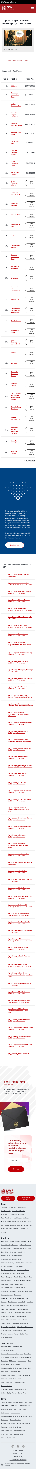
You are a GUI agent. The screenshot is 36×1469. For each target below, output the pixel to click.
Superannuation (6, 1330)
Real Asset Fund (6, 1379)
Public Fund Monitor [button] (26, 1198)
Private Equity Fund (23, 1375)
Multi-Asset (4, 1371)
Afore (29, 1241)
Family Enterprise (7, 1277)
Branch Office (22, 1252)
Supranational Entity (19, 1330)
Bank (29, 1248)
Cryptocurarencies (25, 1357)
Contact (15, 1228)
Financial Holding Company (22, 1280)
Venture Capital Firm (21, 1334)
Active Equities (17, 1346)
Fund (12, 1284)
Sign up (16, 1169)
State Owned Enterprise (25, 1327)
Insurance (17, 1295)
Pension (3, 1312)
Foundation (5, 1284)
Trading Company (7, 1334)
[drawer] (32, 8)
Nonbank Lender (22, 1309)
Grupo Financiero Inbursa (14, 183)
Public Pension (6, 1316)
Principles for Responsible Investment (15, 310)
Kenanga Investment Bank (15, 257)
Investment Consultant (8, 1298)
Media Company (6, 1305)
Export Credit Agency (17, 1273)
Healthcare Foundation (8, 1291)
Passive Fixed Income (8, 1375)
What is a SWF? (25, 1221)
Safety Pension (6, 1323)
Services (4, 1207)
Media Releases (6, 1228)
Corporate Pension (7, 1266)
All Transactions (6, 1346)
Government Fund (20, 1287)
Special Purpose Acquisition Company (13, 1389)
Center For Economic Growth (14, 374)
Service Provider (19, 1382)
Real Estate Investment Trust (10, 1320)
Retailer (24, 1320)
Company (29, 1263)
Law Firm (30, 1302)
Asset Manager (6, 1248)
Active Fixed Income (7, 1350)
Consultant (27, 1354)
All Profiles (4, 1241)
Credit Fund (14, 1357)
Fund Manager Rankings (21, 1218)
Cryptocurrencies (24, 1405)
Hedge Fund (5, 1364)
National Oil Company (20, 1305)
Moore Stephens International (15, 342)
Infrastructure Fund (7, 1368)
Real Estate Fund (6, 1382)
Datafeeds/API (5, 1211)
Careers (29, 1225)
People (10, 1312)
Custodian (4, 1409)
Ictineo (13, 352)
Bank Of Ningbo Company (14, 114)
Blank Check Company (8, 1252)
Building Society (17, 1255)
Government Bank (7, 1287)
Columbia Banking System (14, 152)
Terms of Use (24, 1228)
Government (19, 1284)
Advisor (23, 1241)
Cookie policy (18, 1457)
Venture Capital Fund (19, 1393)
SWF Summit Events (8, 2)
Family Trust (28, 1277)
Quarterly (21, 1214)
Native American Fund (8, 1309)
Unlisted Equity (6, 1393)
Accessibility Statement (18, 1460)
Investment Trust (22, 1298)
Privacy (3, 1232)
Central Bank (20, 1263)
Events (3, 1221)
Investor (3, 1302)
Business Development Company (12, 1259)
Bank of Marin (16, 214)
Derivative (4, 1361)
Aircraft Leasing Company (9, 1245)
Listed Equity (27, 1368)
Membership (22, 1207)
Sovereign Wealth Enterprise (10, 1225)
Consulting (13, 1214)
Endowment (5, 1273)
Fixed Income (22, 1361)
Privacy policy (18, 1450)
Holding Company (7, 1295)
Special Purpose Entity (8, 1327)
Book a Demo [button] (8, 1198)
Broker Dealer (5, 1255)
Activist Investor (15, 1241)
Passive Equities (15, 1371)
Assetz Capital (16, 321)
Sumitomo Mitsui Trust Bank (15, 95)
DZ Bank (14, 86)
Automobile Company (19, 1248)
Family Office (18, 1277)
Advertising (4, 1214)
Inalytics (14, 363)
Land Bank (21, 1302)
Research (15, 1221)
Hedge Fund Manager (25, 1291)
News (9, 1221)
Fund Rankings (6, 1218)
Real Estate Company (19, 1316)
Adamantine (15, 299)
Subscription (12, 1207)
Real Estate (17, 1379)
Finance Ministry (6, 1280)
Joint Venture (12, 1302)
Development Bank (23, 1270)
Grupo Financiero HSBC (14, 163)
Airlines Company (25, 1245)
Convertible (5, 1357)
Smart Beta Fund (6, 1386)
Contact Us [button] (14, 545)
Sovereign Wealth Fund (20, 1323)
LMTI (23, 1225)
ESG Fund (12, 1361)
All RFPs (4, 1402)
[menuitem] (4, 1208)
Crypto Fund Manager (8, 1270)
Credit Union (19, 1266)
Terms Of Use (18, 1453)
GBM (12, 235)
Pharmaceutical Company (22, 1312)
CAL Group (15, 278)
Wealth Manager (6, 1337)
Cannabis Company (7, 1263)
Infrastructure (15, 1364)
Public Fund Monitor (18, 1211)
